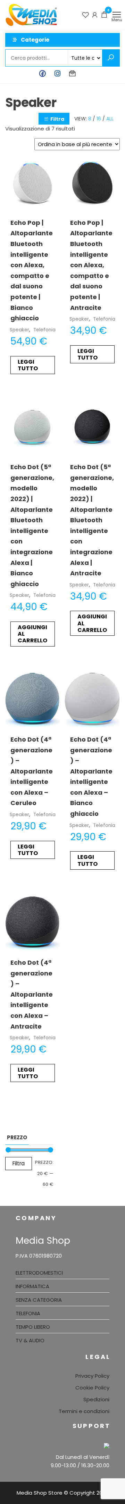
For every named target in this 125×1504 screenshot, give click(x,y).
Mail (72, 74)
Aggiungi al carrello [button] (32, 633)
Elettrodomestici (39, 1272)
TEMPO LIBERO (33, 1326)
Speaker (19, 330)
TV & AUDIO (30, 1340)
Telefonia (44, 330)
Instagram (57, 74)
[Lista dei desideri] (85, 14)
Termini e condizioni (84, 1411)
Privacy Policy (92, 1375)
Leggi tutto (28, 365)
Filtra (57, 119)
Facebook (42, 74)
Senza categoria (39, 1299)
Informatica (32, 1286)
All (110, 118)
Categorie (35, 39)
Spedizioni (96, 1399)
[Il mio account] (95, 14)
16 (99, 118)
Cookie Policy (92, 1387)
